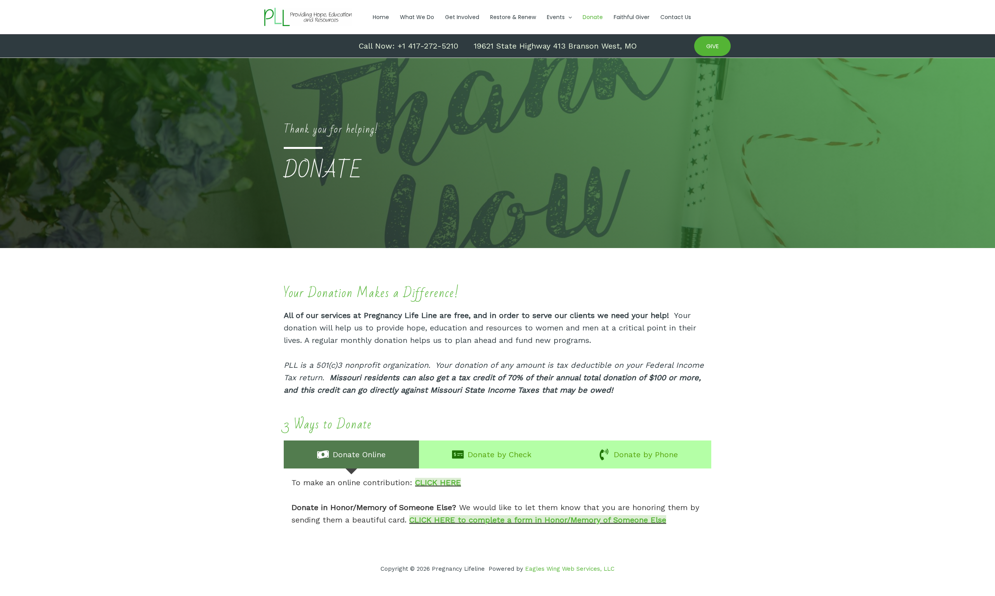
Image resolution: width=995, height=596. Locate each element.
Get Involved (462, 17)
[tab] (351, 454)
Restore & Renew (513, 17)
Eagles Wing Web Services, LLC (569, 568)
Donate (593, 17)
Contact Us (675, 17)
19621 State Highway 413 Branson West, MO (555, 46)
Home (381, 17)
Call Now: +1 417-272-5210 (408, 46)
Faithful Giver (631, 17)
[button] (568, 17)
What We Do (417, 17)
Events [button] (556, 17)
